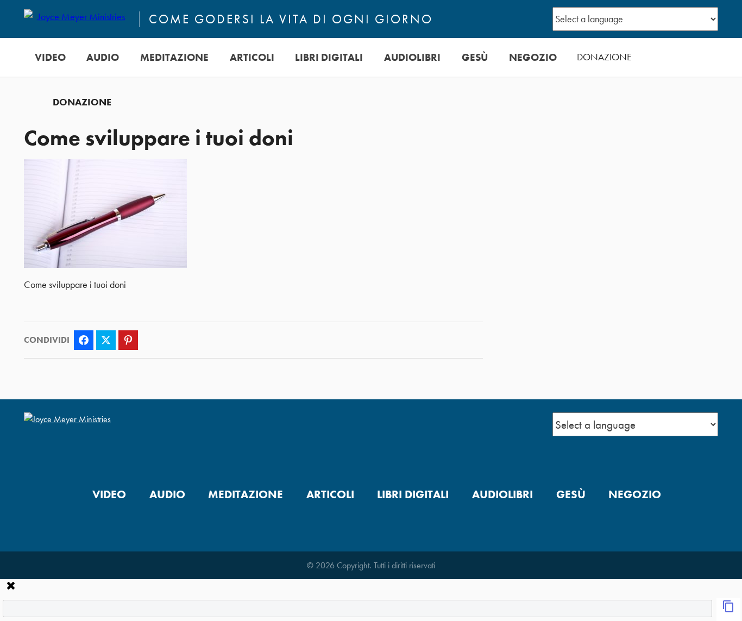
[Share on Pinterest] (128, 340)
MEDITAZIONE (174, 57)
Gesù (475, 57)
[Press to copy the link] (728, 609)
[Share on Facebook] (83, 340)
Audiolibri (412, 57)
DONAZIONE (604, 57)
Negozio (533, 57)
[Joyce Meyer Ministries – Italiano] (76, 19)
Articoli (252, 57)
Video (50, 57)
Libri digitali (329, 57)
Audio (102, 57)
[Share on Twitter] (106, 340)
